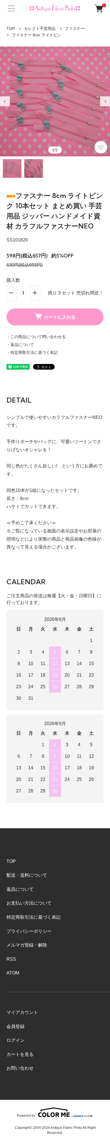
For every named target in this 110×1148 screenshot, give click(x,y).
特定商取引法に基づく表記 (33, 917)
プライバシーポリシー (29, 931)
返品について (20, 889)
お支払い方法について (29, 903)
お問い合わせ (20, 1068)
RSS (11, 959)
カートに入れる (60, 317)
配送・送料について (26, 875)
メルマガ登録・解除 (26, 945)
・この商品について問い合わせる (36, 336)
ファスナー (75, 28)
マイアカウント (22, 1012)
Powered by (26, 1115)
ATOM (12, 973)
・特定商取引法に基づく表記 (32, 352)
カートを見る (20, 1054)
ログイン (15, 1040)
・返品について (20, 344)
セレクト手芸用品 (40, 28)
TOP (10, 28)
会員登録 (15, 1026)
